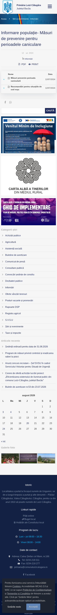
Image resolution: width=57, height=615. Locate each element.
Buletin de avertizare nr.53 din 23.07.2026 (25, 387)
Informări (34, 19)
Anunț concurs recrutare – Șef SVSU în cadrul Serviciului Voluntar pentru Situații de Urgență (27, 365)
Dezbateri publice (14, 281)
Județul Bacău (29, 7)
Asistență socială (13, 248)
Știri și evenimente (21, 19)
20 (27, 423)
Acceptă (33, 607)
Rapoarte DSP (12, 307)
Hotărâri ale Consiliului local (30, 522)
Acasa (4, 19)
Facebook (30, 574)
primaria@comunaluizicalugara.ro (30, 567)
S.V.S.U (9, 320)
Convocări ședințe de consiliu (19, 274)
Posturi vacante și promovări (19, 300)
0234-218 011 (32, 560)
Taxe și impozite (13, 333)
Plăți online (28, 516)
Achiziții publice (13, 235)
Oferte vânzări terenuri (16, 294)
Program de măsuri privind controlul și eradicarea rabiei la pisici (29, 355)
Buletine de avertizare (16, 255)
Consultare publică (14, 268)
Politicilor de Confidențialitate (37, 590)
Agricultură (10, 242)
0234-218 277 (33, 563)
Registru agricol (13, 313)
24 (3, 429)
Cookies (16, 586)
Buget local (30, 519)
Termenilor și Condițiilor (18, 593)
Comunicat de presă (15, 261)
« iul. (3, 441)
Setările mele (14, 607)
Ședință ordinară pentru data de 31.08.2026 (26, 346)
